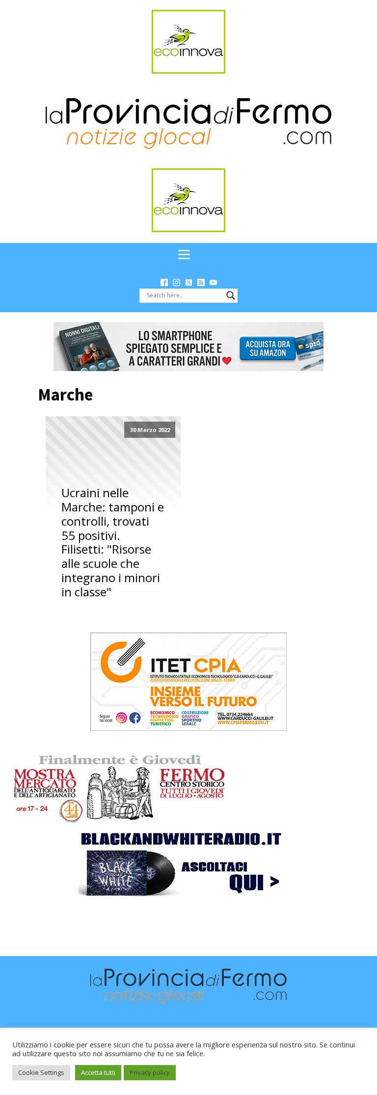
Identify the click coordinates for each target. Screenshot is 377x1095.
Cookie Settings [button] (41, 1072)
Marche (65, 394)
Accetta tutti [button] (98, 1072)
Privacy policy (150, 1072)
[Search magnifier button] (231, 295)
